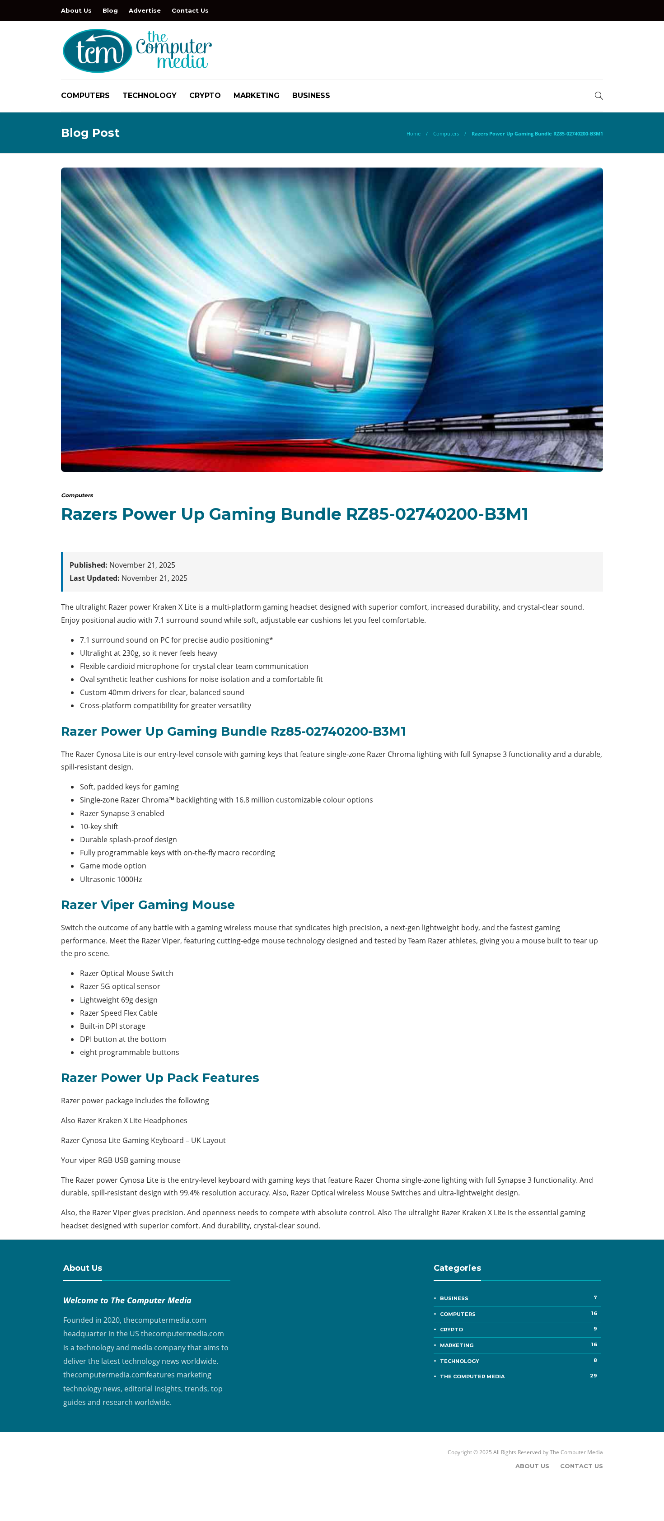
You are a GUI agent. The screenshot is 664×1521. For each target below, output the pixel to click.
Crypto (205, 95)
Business (311, 95)
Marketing (257, 95)
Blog (110, 10)
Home (414, 133)
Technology (149, 95)
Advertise (145, 10)
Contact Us (190, 10)
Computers (85, 95)
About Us (76, 10)
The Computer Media (518, 1376)
